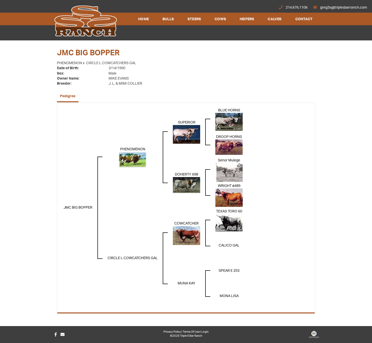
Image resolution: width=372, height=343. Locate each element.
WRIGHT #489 (229, 186)
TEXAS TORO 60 (229, 211)
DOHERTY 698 (186, 174)
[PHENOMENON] (132, 159)
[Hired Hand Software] (314, 336)
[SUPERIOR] (186, 134)
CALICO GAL (229, 245)
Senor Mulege (229, 160)
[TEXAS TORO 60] (229, 223)
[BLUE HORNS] (229, 122)
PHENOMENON (69, 63)
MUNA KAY (186, 283)
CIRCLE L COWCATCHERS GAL (111, 63)
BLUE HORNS (229, 110)
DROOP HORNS (229, 137)
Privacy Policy (172, 331)
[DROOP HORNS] (229, 147)
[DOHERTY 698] (186, 185)
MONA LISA (229, 296)
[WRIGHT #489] (229, 197)
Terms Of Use (191, 331)
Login (205, 331)
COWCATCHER (186, 223)
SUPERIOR (186, 122)
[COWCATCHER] (186, 235)
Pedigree (67, 96)
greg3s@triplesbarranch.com (343, 7)
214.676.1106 (296, 7)
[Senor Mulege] (229, 172)
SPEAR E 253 (229, 271)
